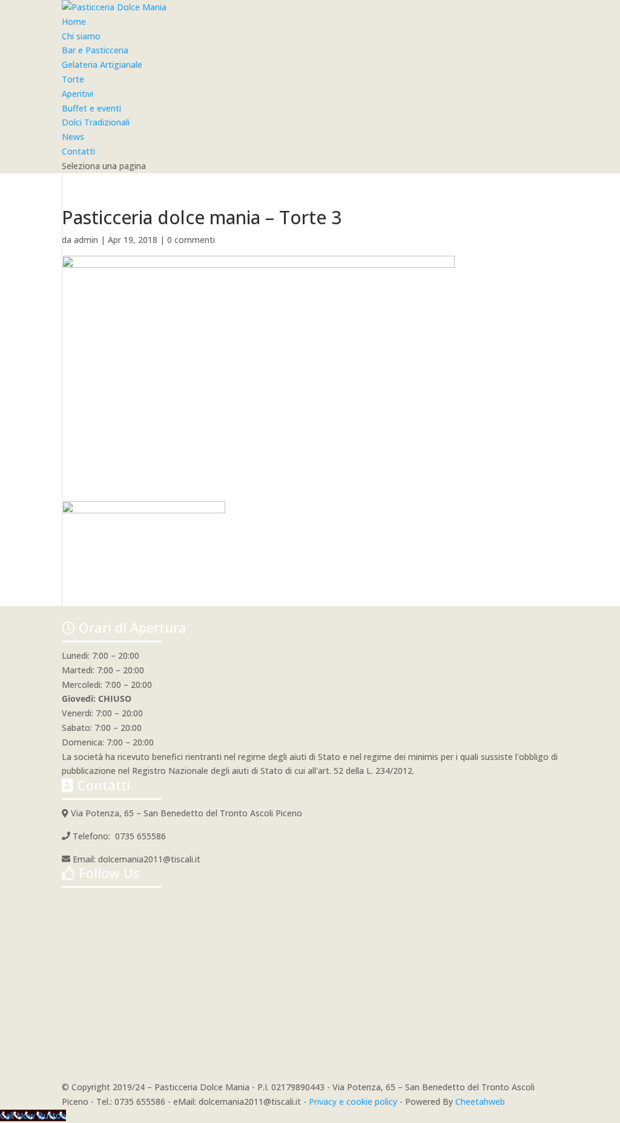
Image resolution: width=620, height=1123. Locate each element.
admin (86, 239)
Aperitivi (77, 93)
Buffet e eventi (91, 108)
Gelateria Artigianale (102, 64)
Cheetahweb (480, 1101)
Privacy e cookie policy (353, 1101)
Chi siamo (81, 36)
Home (74, 21)
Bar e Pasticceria (95, 50)
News (73, 136)
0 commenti (191, 239)
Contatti (78, 151)
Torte (73, 79)
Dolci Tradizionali (96, 122)
